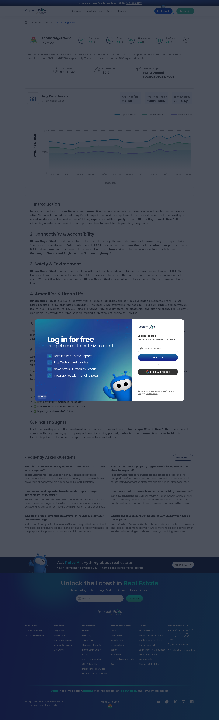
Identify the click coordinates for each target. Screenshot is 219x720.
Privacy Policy (152, 393)
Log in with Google (160, 371)
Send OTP (158, 357)
